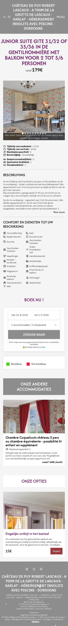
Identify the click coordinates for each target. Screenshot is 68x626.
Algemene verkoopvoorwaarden (34, 615)
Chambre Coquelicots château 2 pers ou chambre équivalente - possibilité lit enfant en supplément (34, 441)
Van (13, 314)
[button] (22, 133)
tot (35, 314)
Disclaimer (34, 612)
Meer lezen (59, 212)
